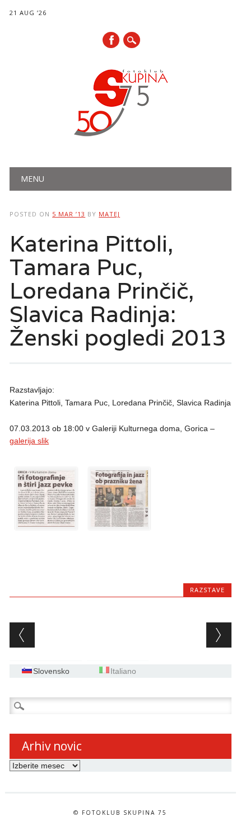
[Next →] (218, 635)
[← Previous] (22, 635)
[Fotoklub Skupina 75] (120, 138)
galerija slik (29, 440)
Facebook (111, 40)
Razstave (207, 590)
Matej (109, 214)
